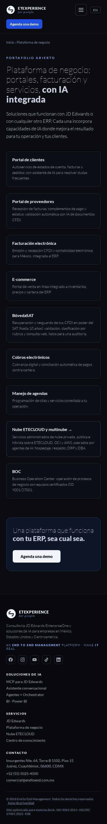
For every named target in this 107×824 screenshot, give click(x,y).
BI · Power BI (16, 701)
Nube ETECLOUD (20, 734)
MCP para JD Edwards (24, 682)
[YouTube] (34, 659)
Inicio (10, 42)
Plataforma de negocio (24, 727)
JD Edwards (15, 721)
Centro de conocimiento (25, 740)
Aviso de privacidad (21, 803)
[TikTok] (46, 659)
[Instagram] (22, 659)
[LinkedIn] (58, 659)
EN (95, 10)
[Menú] (81, 10)
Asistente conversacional (26, 688)
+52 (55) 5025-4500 (22, 774)
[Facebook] (10, 659)
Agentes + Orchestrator (25, 695)
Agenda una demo (24, 24)
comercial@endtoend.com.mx (30, 780)
